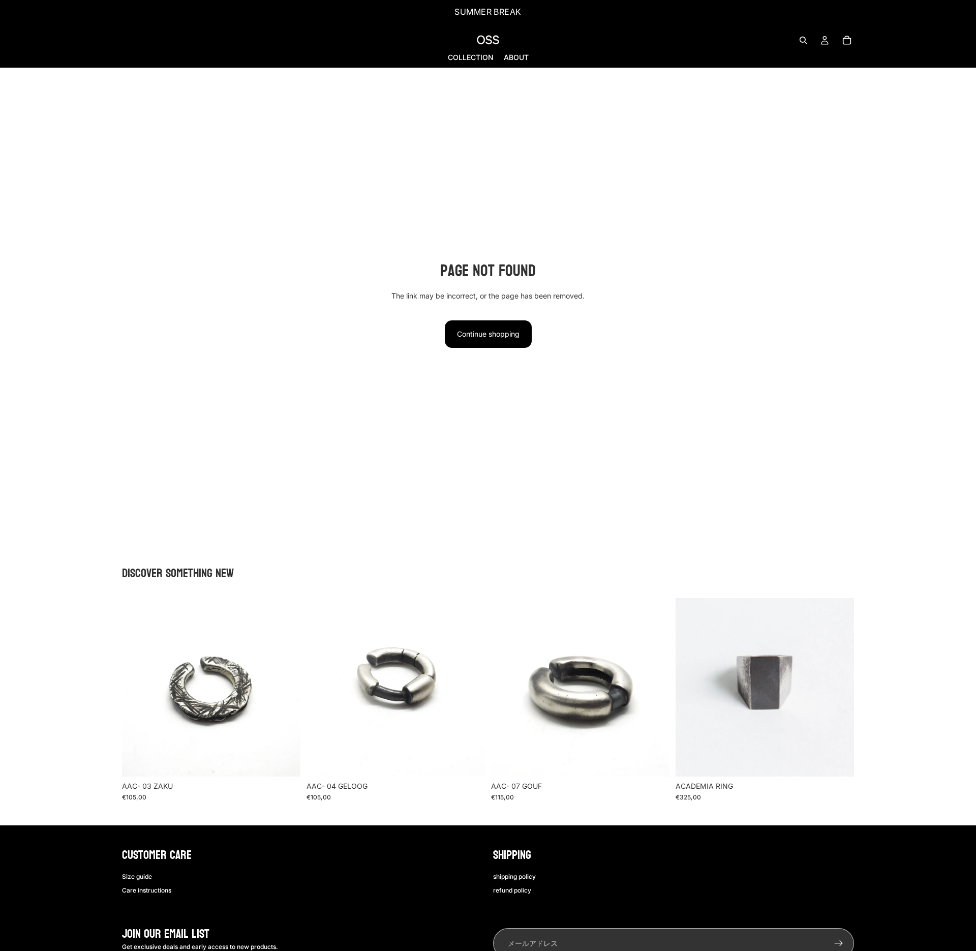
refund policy (512, 890)
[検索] (803, 40)
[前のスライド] (137, 687)
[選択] (285, 761)
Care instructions (146, 890)
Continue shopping (488, 334)
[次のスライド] (285, 687)
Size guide (137, 877)
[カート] (847, 40)
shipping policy (514, 877)
